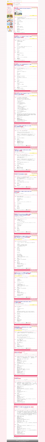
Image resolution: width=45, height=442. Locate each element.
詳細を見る (19, 9)
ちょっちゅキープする (34, 149)
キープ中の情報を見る (10, 3)
